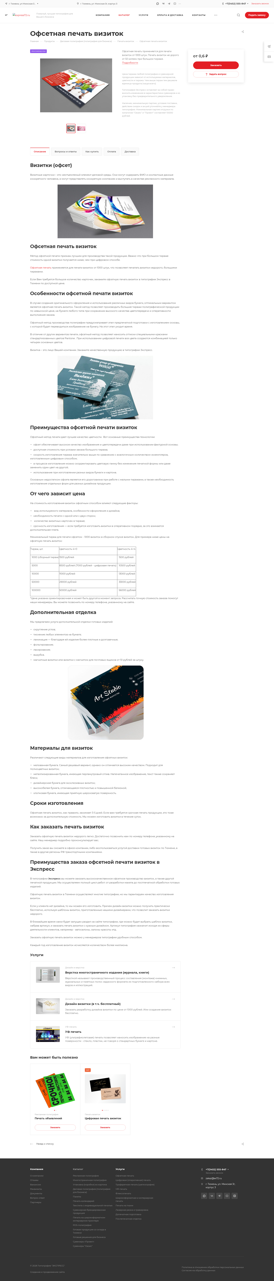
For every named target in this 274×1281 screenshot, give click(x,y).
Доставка (130, 151)
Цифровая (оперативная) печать (133, 1180)
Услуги (120, 1169)
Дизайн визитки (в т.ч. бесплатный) (93, 1004)
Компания (36, 1169)
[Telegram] (169, 3)
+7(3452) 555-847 (235, 3)
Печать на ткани (124, 1205)
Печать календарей (83, 1201)
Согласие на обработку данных (198, 1270)
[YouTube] (174, 3)
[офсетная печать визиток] (76, 85)
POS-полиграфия (82, 1225)
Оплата (111, 151)
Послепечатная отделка (128, 1218)
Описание (40, 151)
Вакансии (35, 1184)
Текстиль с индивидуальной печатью (92, 1205)
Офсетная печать (40, 267)
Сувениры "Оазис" (83, 1246)
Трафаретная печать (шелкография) (135, 1184)
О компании (36, 1175)
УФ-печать (121, 1189)
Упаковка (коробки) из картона (90, 1184)
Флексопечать (123, 1193)
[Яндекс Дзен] (235, 1196)
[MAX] (157, 3)
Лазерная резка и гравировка (132, 1210)
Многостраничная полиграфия (90, 1180)
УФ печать (73, 1032)
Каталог (78, 1169)
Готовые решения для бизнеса (89, 1237)
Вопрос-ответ (37, 1198)
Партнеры (35, 1202)
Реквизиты (36, 1189)
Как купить (92, 151)
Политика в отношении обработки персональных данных (213, 1267)
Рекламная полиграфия (86, 1175)
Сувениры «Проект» (83, 1241)
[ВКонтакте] (163, 3)
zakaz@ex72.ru (214, 1178)
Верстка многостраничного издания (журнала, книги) (107, 972)
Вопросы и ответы (66, 151)
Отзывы (34, 1180)
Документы (36, 1193)
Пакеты (77, 1196)
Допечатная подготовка (128, 1214)
